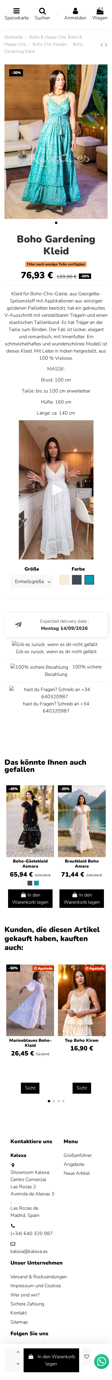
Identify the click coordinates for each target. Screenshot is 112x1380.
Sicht (30, 1088)
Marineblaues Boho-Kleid (30, 1043)
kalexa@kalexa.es (29, 1251)
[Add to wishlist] (86, 1356)
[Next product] (106, 45)
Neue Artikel (77, 1173)
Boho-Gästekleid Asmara (30, 863)
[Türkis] (36, 883)
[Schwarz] (29, 883)
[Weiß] (23, 883)
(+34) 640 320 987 (31, 1233)
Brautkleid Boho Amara (82, 863)
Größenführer (78, 1155)
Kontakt (18, 1313)
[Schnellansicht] (49, 806)
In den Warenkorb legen (56, 1360)
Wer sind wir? (24, 1295)
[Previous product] (102, 45)
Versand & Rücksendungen (38, 1277)
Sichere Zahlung (27, 1304)
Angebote (74, 1164)
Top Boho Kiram (82, 1040)
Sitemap (19, 1322)
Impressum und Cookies (35, 1285)
